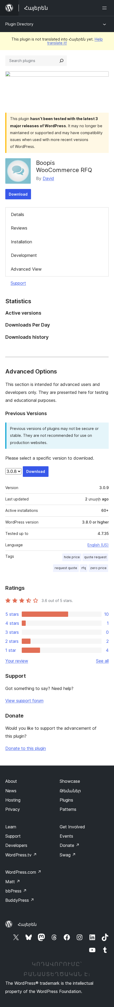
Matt (12, 881)
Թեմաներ (70, 790)
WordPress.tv (21, 855)
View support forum (24, 700)
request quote (66, 568)
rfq (83, 568)
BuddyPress (19, 900)
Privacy (12, 809)
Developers (16, 845)
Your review (16, 660)
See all (102, 660)
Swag (68, 855)
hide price (72, 557)
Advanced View (26, 269)
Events (66, 836)
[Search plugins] (61, 60)
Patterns (68, 809)
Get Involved (72, 826)
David (48, 178)
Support (18, 283)
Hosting (12, 800)
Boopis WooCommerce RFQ (64, 166)
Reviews (19, 228)
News (10, 790)
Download (18, 194)
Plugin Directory (19, 24)
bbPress (16, 891)
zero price (98, 568)
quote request (95, 557)
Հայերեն (27, 924)
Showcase (70, 781)
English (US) (98, 545)
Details (17, 214)
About (11, 781)
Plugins (66, 800)
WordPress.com (23, 872)
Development (24, 255)
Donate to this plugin (25, 748)
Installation (21, 241)
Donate (70, 845)
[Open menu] (105, 8)
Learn (10, 826)
